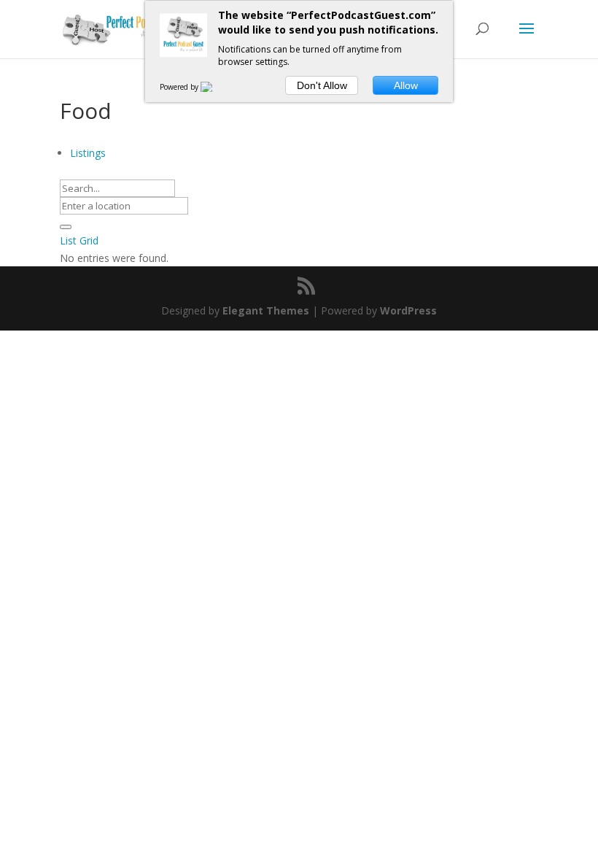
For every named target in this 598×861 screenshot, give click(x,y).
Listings (88, 153)
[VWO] (215, 87)
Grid (88, 240)
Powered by (180, 87)
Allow (406, 85)
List (68, 240)
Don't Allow (322, 85)
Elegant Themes (265, 310)
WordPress (408, 310)
